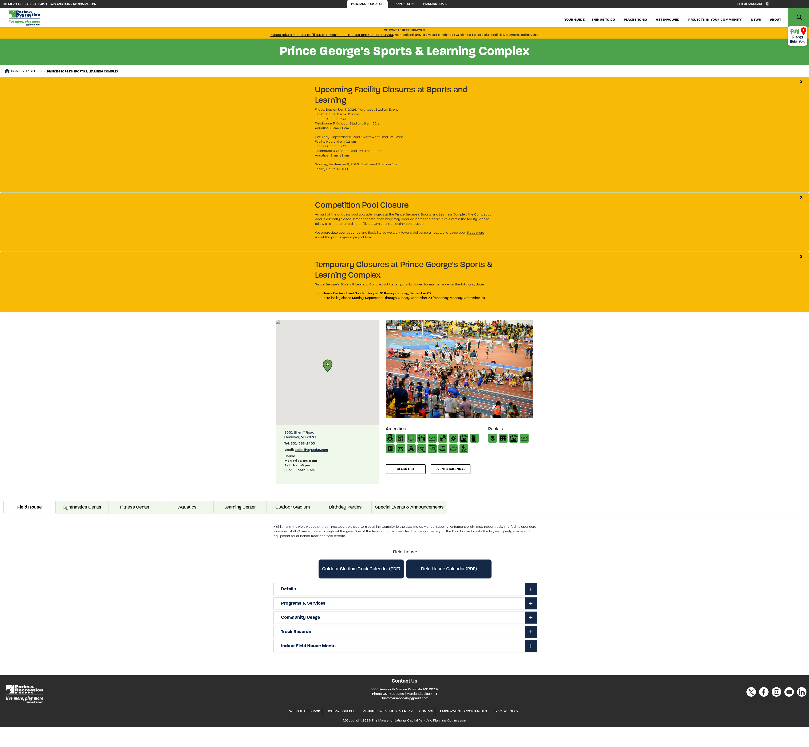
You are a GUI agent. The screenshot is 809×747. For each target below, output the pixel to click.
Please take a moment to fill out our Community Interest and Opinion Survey (331, 35)
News (756, 19)
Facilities (34, 71)
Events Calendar (450, 469)
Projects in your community (715, 19)
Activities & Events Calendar (388, 711)
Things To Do (603, 19)
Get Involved (667, 19)
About (775, 19)
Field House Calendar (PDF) (449, 569)
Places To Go (635, 19)
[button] (327, 365)
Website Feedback (304, 711)
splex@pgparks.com (311, 450)
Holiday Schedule (342, 711)
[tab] (405, 589)
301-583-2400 (303, 443)
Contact (426, 711)
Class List (405, 469)
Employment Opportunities (463, 711)
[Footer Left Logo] (24, 693)
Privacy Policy (505, 711)
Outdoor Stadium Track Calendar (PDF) (361, 569)
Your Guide (574, 19)
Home (15, 71)
